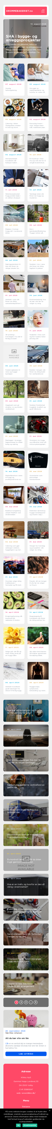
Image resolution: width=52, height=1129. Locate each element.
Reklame (26, 1107)
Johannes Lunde (39, 26)
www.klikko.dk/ (29, 1093)
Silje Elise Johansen (13, 1033)
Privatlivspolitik (30, 1125)
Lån (7, 1044)
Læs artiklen (26, 1054)
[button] (24, 55)
